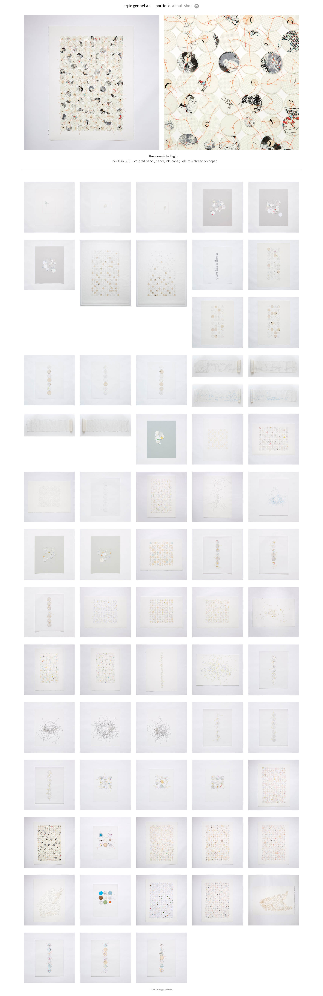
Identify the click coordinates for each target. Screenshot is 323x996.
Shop (188, 6)
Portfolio (163, 6)
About (177, 6)
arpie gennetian (137, 6)
